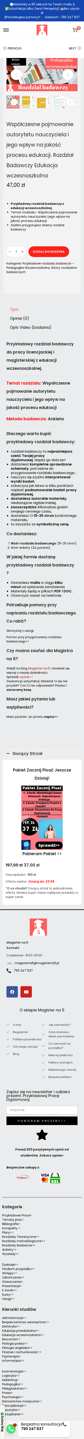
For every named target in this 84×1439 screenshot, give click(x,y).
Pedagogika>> (12, 1384)
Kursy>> (8, 1294)
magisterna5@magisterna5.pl (37, 963)
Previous (15, 48)
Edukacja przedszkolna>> (20, 1331)
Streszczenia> (12, 1282)
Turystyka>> (11, 1410)
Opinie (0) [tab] (19, 318)
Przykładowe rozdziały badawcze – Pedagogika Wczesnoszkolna (40, 265)
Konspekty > (11, 1228)
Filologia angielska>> (18, 1348)
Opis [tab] (14, 309)
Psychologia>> (12, 1397)
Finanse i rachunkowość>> (21, 1352)
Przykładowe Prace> (17, 1215)
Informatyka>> (13, 1361)
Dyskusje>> (10, 1264)
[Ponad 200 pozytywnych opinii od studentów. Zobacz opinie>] (42, 1134)
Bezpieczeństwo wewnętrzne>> (25, 1322)
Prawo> (7, 1393)
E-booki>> (9, 1290)
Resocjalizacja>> (14, 1405)
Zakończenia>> (13, 1277)
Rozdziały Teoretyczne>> (20, 1237)
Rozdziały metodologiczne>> (23, 1241)
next (67, 74)
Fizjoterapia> (11, 1356)
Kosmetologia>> (14, 1371)
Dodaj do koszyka (49, 252)
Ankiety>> (9, 1249)
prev (16, 74)
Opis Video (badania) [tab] (30, 327)
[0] (75, 30)
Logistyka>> (10, 1376)
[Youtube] (26, 991)
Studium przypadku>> (18, 1269)
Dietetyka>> (11, 1326)
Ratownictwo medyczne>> (22, 1401)
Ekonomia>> (11, 1339)
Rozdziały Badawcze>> (19, 1245)
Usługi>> (8, 1299)
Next (72, 48)
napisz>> (51, 717)
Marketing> (10, 1380)
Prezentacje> (12, 1286)
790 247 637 (23, 970)
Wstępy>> (9, 1273)
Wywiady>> (10, 1254)
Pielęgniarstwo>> (14, 1388)
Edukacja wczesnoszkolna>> (23, 1335)
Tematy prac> (13, 1220)
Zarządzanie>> (13, 1414)
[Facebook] (12, 991)
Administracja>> (14, 1318)
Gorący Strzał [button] (27, 754)
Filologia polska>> (15, 1343)
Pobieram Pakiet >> (42, 854)
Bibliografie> (11, 1224)
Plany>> (8, 1232)
